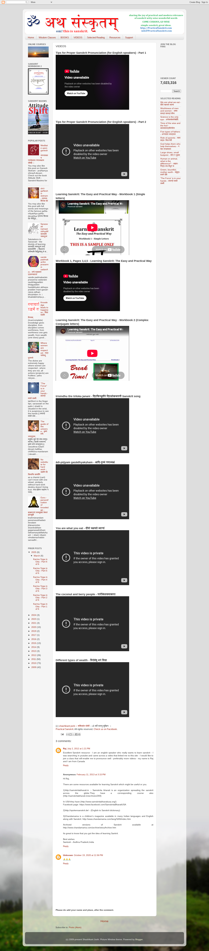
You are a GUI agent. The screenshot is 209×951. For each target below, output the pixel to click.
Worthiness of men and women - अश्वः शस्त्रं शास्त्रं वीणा (169, 110)
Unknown (68, 855)
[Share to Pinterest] (79, 734)
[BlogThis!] (70, 734)
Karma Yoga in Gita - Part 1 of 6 (40, 606)
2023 (34, 619)
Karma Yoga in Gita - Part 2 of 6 (40, 597)
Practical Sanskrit (64, 729)
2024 (34, 615)
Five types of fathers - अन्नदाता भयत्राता (170, 133)
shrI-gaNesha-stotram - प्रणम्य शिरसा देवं (44, 194)
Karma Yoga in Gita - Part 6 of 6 (40, 561)
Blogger (139, 939)
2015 (34, 643)
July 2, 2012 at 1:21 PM (78, 748)
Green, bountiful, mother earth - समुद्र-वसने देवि (170, 172)
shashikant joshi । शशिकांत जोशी (74, 726)
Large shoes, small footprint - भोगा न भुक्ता (170, 153)
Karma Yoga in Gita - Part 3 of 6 (40, 588)
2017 (34, 635)
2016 (34, 639)
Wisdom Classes (47, 37)
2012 (34, 655)
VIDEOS (78, 37)
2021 (34, 623)
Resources (114, 37)
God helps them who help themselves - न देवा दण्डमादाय (170, 146)
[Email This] (67, 734)
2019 (34, 631)
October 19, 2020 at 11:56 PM (88, 855)
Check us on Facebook (105, 729)
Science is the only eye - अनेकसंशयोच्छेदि (169, 118)
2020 (34, 627)
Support (129, 37)
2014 (34, 647)
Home (31, 37)
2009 (34, 667)
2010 (34, 663)
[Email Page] (62, 734)
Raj (64, 748)
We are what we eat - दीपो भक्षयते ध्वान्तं (170, 103)
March (37, 556)
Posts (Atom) (75, 927)
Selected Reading (96, 37)
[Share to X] (73, 734)
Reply (66, 765)
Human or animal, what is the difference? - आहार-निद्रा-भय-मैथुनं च (169, 162)
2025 (34, 552)
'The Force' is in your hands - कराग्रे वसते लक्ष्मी (170, 180)
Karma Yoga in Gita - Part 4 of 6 (40, 579)
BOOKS (65, 37)
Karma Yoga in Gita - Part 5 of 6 (40, 570)
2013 (34, 651)
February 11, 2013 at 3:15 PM (91, 774)
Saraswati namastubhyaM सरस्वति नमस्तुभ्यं (44, 230)
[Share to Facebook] (76, 734)
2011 (34, 659)
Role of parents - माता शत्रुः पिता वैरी (170, 139)
